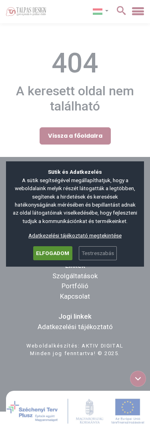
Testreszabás (98, 253)
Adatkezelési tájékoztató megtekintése (75, 235)
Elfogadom (52, 253)
